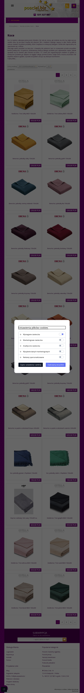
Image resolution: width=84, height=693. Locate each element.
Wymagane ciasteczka (31, 334)
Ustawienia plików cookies (33, 327)
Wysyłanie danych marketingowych (36, 351)
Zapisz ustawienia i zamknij (30, 365)
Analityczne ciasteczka (31, 346)
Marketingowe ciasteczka (33, 340)
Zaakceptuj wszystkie (56, 365)
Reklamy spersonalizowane (33, 357)
